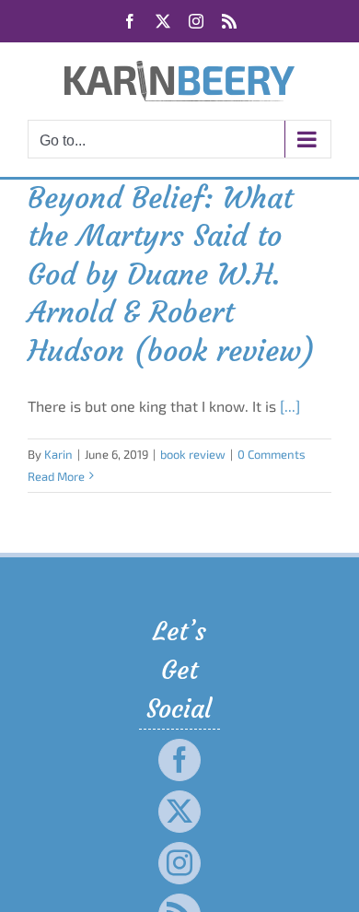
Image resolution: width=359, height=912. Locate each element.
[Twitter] (179, 811)
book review (193, 454)
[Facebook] (179, 760)
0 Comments (271, 454)
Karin (58, 454)
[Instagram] (179, 863)
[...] (290, 406)
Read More (56, 476)
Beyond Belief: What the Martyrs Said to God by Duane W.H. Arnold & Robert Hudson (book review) (171, 274)
